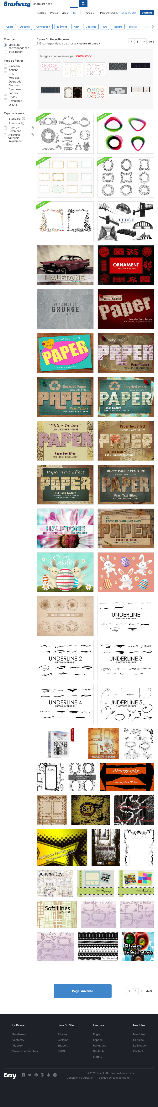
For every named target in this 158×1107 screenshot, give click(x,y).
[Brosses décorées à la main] (134, 810)
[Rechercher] (83, 3)
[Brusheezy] (17, 4)
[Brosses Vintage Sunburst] (65, 616)
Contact (138, 1051)
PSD (74, 12)
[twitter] (29, 1075)
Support (62, 1045)
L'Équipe (138, 1039)
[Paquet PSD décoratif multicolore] (125, 134)
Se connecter (128, 12)
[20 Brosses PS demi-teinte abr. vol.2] (65, 528)
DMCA (61, 1051)
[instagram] (42, 1075)
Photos (54, 12)
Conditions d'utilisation (80, 1077)
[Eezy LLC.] (10, 1075)
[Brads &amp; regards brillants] (138, 946)
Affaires (62, 1034)
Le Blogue (139, 1045)
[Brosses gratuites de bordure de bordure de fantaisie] (98, 946)
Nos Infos (139, 1034)
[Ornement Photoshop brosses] (125, 265)
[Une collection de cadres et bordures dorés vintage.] (73, 69)
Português (99, 1045)
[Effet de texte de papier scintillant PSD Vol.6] (65, 441)
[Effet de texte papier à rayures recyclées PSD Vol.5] (125, 397)
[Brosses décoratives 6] (55, 946)
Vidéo (65, 12)
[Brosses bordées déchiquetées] (127, 777)
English (97, 1034)
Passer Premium (109, 12)
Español (98, 1039)
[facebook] (23, 1075)
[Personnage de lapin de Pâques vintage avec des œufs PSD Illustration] (65, 572)
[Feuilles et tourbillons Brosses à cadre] (65, 221)
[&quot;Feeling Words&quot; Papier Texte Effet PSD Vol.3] (125, 353)
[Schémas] (55, 883)
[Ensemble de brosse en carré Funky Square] (65, 178)
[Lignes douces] (57, 914)
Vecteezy (18, 1039)
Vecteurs (41, 12)
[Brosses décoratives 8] (137, 914)
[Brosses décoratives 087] (138, 743)
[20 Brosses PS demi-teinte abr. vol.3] (65, 265)
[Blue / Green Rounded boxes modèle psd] (95, 883)
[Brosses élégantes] (50, 777)
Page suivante (82, 991)
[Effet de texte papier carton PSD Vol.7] (125, 528)
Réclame (62, 1039)
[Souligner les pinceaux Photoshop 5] (125, 704)
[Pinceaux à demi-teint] (62, 847)
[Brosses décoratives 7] (98, 914)
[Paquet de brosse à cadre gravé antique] (125, 178)
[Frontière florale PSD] (139, 847)
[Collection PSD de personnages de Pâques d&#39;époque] (125, 572)
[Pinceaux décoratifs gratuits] (52, 810)
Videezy (17, 1045)
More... (97, 1056)
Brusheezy (19, 1034)
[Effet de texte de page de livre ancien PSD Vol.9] (65, 485)
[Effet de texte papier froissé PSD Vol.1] (125, 309)
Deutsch (98, 1051)
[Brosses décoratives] (82, 777)
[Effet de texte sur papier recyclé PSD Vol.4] (65, 397)
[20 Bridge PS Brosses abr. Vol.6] (125, 221)
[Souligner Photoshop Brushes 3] (125, 660)
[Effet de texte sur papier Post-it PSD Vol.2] (65, 353)
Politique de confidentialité (113, 1077)
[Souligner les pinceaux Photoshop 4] (65, 704)
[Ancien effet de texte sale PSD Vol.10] (125, 485)
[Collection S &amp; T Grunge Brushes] (90, 810)
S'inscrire (147, 12)
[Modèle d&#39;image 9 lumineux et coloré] (136, 883)
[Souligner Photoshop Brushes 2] (65, 660)
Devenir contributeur (25, 1051)
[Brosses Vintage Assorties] (103, 743)
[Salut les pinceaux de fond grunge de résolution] (65, 309)
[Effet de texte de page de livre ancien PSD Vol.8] (125, 441)
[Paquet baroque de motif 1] (60, 743)
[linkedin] (54, 1075)
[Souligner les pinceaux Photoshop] (125, 616)
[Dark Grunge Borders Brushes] (105, 847)
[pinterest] (36, 1075)
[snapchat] (48, 1075)
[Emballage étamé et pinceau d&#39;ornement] (65, 134)
